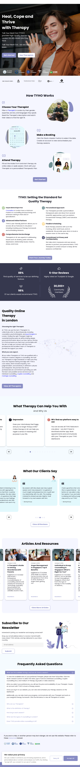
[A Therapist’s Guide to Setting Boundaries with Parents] (16, 555)
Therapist (11, 110)
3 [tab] (40, 517)
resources (12, 738)
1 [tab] (36, 517)
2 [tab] (38, 517)
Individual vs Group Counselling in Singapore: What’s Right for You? (63, 568)
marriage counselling (9, 376)
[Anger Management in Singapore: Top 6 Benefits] (39, 555)
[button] (25, 451)
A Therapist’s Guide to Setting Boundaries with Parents (15, 568)
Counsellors (10, 210)
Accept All (70, 758)
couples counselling (24, 374)
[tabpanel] (22, 492)
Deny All (56, 758)
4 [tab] (42, 517)
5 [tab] (44, 517)
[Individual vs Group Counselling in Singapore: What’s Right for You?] (63, 555)
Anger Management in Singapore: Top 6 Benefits (39, 567)
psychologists (30, 334)
